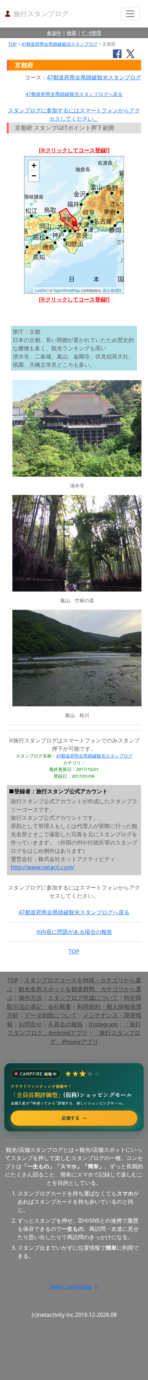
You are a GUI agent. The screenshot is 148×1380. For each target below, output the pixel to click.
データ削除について (50, 1015)
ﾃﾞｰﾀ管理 (91, 33)
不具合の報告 (65, 1024)
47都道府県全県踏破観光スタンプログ (59, 44)
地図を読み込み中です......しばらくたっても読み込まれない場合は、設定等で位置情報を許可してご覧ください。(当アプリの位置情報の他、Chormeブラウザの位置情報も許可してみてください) (74, 227)
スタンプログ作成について (83, 998)
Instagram (103, 1024)
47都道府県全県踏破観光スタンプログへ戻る (74, 94)
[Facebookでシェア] (117, 53)
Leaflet (40, 290)
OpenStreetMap (66, 290)
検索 (71, 33)
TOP (12, 44)
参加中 (54, 33)
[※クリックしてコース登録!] (74, 150)
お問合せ (30, 1024)
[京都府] (74, 224)
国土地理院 (112, 290)
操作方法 (30, 998)
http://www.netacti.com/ (42, 867)
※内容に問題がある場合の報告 (74, 932)
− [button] (34, 176)
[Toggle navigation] (130, 14)
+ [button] (34, 165)
